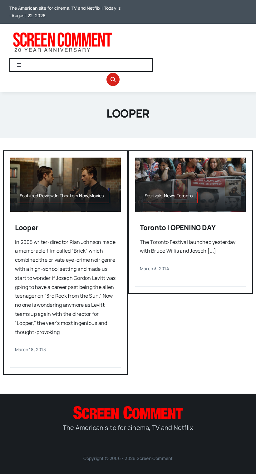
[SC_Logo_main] (128, 408)
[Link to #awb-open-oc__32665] (113, 79)
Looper (26, 227)
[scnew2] (62, 32)
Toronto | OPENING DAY (177, 227)
